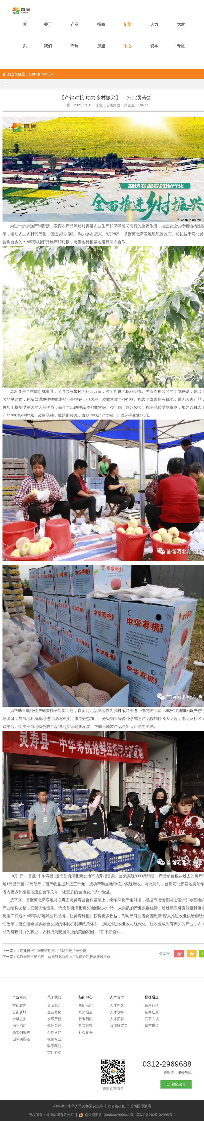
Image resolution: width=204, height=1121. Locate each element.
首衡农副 (19, 1005)
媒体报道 (86, 1012)
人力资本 (154, 35)
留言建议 (152, 1026)
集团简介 (54, 1005)
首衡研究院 (118, 1026)
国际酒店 (19, 1026)
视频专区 (54, 1039)
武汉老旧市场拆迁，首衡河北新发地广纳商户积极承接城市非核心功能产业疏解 (65, 957)
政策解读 (86, 1026)
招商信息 (152, 1012)
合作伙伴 (54, 1032)
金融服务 (19, 1019)
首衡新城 (19, 1012)
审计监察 (54, 1053)
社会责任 (86, 1032)
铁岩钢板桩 (21, 1032)
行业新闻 (86, 1019)
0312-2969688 (167, 1064)
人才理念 (117, 1005)
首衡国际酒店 (140, 1106)
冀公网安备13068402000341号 (109, 1115)
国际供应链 (21, 1039)
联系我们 (54, 1046)
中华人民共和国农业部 (85, 1106)
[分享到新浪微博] (179, 953)
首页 (25, 35)
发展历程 (54, 1019)
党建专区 (181, 35)
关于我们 (48, 35)
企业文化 (54, 1012)
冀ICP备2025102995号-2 (156, 1115)
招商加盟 (101, 35)
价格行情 (152, 1005)
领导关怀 (54, 1026)
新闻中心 (128, 35)
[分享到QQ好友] (192, 953)
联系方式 (152, 1019)
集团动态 (86, 1005)
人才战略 (117, 1012)
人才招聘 (117, 1019)
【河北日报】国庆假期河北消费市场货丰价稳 (51, 951)
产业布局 (75, 35)
